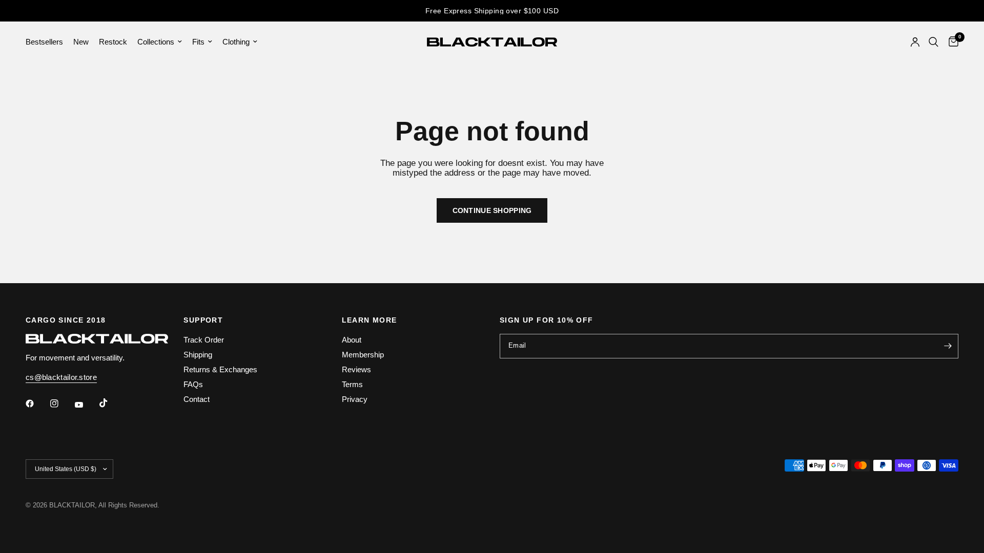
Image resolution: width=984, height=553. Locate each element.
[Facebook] (37, 403)
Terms (352, 384)
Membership (363, 354)
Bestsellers (44, 41)
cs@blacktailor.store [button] (61, 377)
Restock (113, 41)
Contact (196, 399)
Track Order (203, 339)
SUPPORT (203, 320)
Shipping (197, 354)
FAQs (193, 384)
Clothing (236, 41)
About (351, 339)
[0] (951, 42)
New (81, 41)
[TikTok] (110, 403)
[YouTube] (86, 404)
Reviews (356, 369)
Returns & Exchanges (220, 369)
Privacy (354, 399)
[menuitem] (47, 42)
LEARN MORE (369, 320)
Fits (198, 41)
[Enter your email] (948, 346)
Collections (155, 41)
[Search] (934, 42)
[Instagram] (61, 403)
